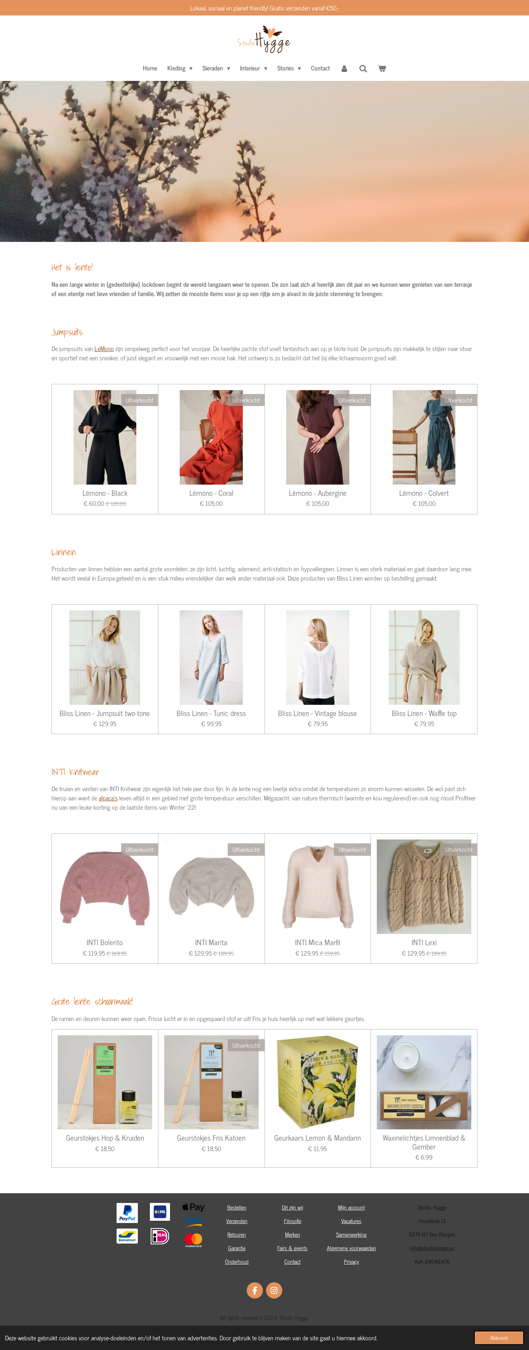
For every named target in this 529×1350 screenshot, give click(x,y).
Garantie (237, 1247)
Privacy (351, 1261)
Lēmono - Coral (211, 492)
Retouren (236, 1234)
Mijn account (351, 1207)
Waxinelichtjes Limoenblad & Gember (424, 1142)
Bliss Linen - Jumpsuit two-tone (105, 713)
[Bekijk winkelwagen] (382, 67)
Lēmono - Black (104, 492)
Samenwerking (351, 1234)
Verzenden (236, 1220)
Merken (292, 1234)
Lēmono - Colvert (424, 492)
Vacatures (351, 1220)
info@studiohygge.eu (432, 1247)
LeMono (104, 348)
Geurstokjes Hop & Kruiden (105, 1137)
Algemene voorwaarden (351, 1247)
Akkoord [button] (499, 1337)
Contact (292, 1261)
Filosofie (292, 1220)
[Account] (344, 67)
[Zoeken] (363, 68)
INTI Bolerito (105, 942)
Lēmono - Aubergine (318, 492)
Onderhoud (237, 1261)
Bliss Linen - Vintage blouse (317, 713)
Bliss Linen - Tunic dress (211, 713)
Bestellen (236, 1207)
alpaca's (108, 798)
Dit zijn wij (292, 1207)
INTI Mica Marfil (317, 942)
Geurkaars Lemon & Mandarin (317, 1137)
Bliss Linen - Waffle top (424, 713)
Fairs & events (292, 1247)
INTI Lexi (424, 942)
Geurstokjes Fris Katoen (211, 1137)
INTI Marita (211, 942)
